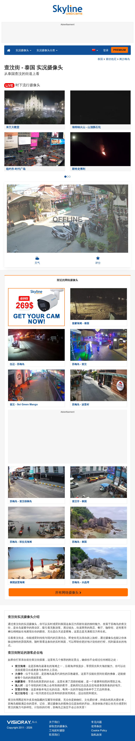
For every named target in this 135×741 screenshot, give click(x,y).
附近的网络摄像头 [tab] (67, 280)
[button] (95, 50)
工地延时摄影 (57, 730)
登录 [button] (105, 50)
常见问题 (96, 722)
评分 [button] (98, 262)
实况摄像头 (23, 50)
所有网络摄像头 (67, 592)
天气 (37, 262)
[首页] (8, 50)
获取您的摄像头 (58, 726)
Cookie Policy (99, 730)
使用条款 (96, 726)
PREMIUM (119, 50)
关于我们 (54, 722)
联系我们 (54, 734)
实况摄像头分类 (46, 50)
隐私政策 (96, 734)
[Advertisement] (67, 35)
